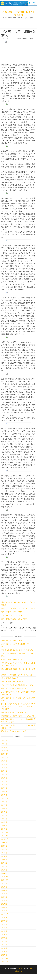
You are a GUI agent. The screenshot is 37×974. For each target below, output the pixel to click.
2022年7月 (4, 890)
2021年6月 (4, 934)
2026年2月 (4, 744)
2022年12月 (4, 873)
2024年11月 (4, 795)
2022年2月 (4, 907)
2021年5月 (4, 938)
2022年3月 (4, 904)
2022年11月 (4, 877)
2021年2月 (4, 948)
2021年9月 (4, 924)
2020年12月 (4, 955)
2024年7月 (4, 808)
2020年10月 (4, 962)
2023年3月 (4, 863)
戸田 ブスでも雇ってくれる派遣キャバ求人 (17, 685)
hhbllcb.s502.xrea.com (27, 38)
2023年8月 (4, 846)
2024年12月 (4, 791)
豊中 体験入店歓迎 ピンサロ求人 (14, 619)
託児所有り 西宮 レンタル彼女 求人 (13, 731)
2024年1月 (4, 829)
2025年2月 (4, 785)
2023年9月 (4, 842)
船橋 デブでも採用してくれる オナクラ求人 (18, 608)
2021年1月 (4, 951)
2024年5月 (4, 815)
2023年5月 (4, 856)
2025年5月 (4, 774)
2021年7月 (4, 931)
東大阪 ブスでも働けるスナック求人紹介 (16, 675)
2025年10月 (4, 757)
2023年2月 (4, 866)
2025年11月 (4, 754)
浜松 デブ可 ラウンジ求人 (11, 640)
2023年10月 (4, 839)
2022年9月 (4, 883)
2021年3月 (4, 945)
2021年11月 (4, 917)
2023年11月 (4, 836)
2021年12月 (4, 914)
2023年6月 (4, 853)
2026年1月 (4, 747)
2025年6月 (4, 771)
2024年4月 (4, 819)
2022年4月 (4, 900)
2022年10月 (4, 880)
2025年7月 (4, 768)
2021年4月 (4, 941)
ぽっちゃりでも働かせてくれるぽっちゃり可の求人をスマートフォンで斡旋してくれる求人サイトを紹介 (18, 706)
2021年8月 (4, 928)
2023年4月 (4, 860)
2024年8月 (4, 805)
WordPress (19, 968)
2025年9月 (4, 761)
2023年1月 (4, 870)
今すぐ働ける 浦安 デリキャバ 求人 (13, 688)
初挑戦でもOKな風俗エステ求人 (12, 659)
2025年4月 (4, 778)
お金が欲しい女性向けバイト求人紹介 (18, 13)
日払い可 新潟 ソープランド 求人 (13, 681)
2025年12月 (4, 751)
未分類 (10, 623)
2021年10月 (4, 921)
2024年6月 (4, 812)
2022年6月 (4, 894)
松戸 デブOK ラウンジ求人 (11, 612)
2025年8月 (4, 764)
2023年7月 (4, 849)
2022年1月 (4, 911)
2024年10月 (4, 798)
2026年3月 (4, 740)
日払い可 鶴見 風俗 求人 (9, 678)
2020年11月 (4, 958)
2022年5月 (4, 897)
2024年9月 (4, 802)
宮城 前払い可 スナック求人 (12, 615)
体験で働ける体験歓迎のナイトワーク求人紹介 (18, 716)
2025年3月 (4, 781)
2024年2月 (4, 825)
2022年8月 (4, 887)
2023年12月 (4, 832)
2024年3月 (4, 822)
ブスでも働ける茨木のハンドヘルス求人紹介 (17, 650)
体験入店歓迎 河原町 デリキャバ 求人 (14, 712)
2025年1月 (4, 788)
